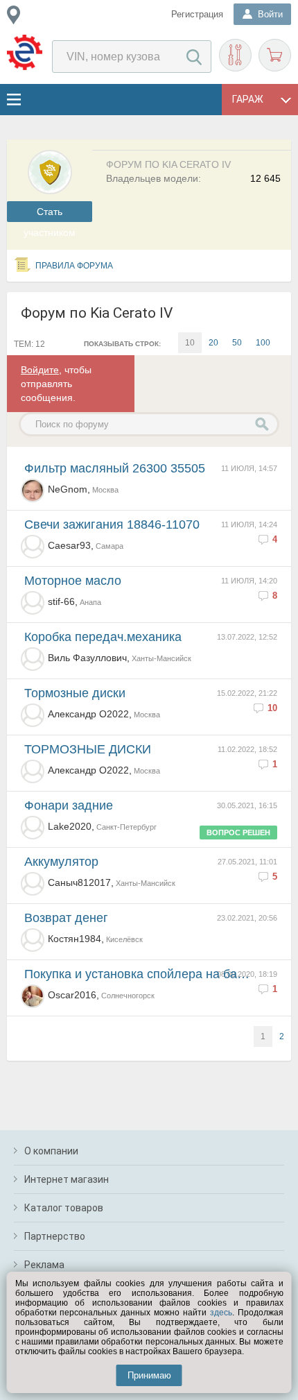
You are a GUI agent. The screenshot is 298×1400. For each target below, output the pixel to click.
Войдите (40, 369)
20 (213, 343)
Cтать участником (50, 214)
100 (263, 343)
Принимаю (149, 1375)
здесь (221, 1312)
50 (237, 343)
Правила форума (74, 266)
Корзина (274, 55)
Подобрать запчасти (235, 55)
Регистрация (197, 14)
